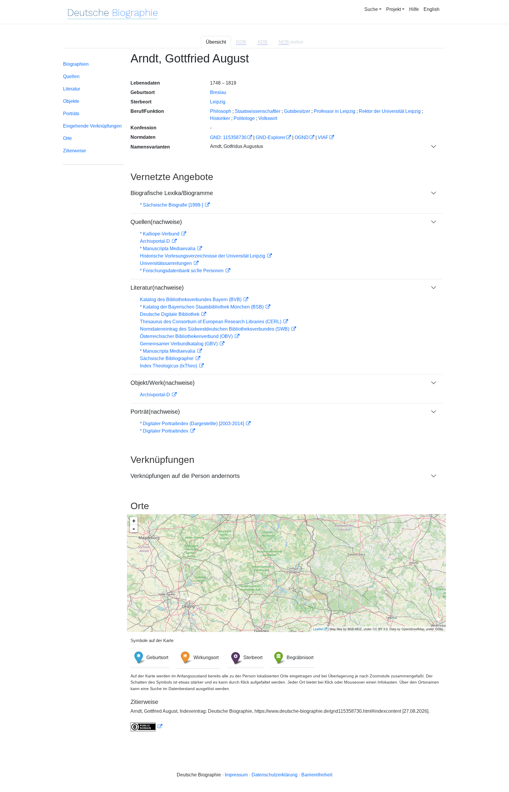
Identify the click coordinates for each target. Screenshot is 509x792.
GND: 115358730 (228, 137)
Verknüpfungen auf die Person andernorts (185, 476)
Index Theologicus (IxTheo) (169, 365)
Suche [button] (371, 9)
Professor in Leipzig (334, 111)
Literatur (71, 88)
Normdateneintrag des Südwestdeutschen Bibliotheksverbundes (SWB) (215, 328)
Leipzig (217, 101)
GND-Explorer (270, 137)
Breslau (218, 92)
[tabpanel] (254, 395)
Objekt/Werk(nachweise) (162, 383)
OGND (302, 137)
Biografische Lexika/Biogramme (171, 193)
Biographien (76, 64)
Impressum (236, 774)
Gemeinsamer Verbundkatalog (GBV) (179, 343)
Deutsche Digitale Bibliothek (170, 314)
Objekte (71, 101)
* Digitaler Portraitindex (164, 430)
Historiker (220, 118)
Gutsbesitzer (297, 111)
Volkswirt (267, 118)
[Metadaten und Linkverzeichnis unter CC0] (146, 726)
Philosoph (220, 111)
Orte (67, 138)
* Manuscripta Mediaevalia (168, 248)
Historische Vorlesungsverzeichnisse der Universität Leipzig (203, 255)
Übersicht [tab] (216, 41)
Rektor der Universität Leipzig (390, 111)
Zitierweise (74, 150)
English (431, 9)
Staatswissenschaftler (257, 111)
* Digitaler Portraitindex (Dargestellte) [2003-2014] (192, 423)
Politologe (244, 118)
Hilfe (414, 9)
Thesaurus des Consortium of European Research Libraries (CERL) (211, 321)
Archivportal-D (155, 241)
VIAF (323, 137)
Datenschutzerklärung (275, 774)
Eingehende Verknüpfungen (92, 125)
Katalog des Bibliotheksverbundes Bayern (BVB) (191, 299)
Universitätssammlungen (166, 263)
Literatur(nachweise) (157, 287)
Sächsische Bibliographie (167, 358)
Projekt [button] (393, 9)
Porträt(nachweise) (155, 411)
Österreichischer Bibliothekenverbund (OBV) (187, 336)
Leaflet (318, 628)
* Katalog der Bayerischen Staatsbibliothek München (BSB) (202, 306)
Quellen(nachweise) (156, 222)
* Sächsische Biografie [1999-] (172, 204)
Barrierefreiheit (316, 774)
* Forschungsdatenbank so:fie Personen (182, 270)
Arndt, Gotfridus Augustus (236, 146)
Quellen (71, 76)
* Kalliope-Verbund (160, 233)
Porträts (71, 113)
